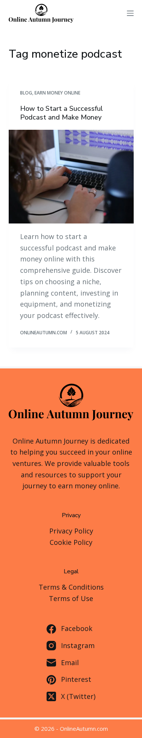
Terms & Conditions (71, 587)
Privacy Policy (71, 530)
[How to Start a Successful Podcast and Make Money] (71, 177)
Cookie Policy (71, 542)
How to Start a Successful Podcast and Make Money (61, 113)
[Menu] (130, 13)
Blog (26, 93)
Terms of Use (71, 598)
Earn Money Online (57, 93)
